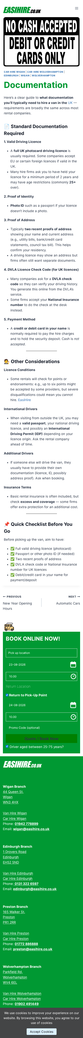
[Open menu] (76, 8)
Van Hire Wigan (15, 813)
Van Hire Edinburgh (18, 873)
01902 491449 (27, 1004)
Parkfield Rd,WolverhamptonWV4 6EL (15, 977)
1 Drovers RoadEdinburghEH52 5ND (14, 857)
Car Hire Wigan (14, 71)
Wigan (25, 75)
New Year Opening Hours (17, 602)
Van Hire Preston (16, 933)
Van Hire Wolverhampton (22, 993)
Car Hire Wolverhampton (45, 71)
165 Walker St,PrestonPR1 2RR (14, 917)
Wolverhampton (43, 75)
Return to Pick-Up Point (27, 695)
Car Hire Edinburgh (17, 878)
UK (70, 103)
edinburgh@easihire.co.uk (35, 889)
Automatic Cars (68, 600)
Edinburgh (11, 75)
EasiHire (24, 400)
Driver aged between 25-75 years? (37, 747)
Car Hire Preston (16, 939)
